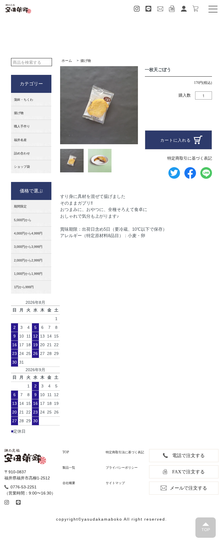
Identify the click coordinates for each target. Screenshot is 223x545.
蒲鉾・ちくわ (23, 99)
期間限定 (20, 206)
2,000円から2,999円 (28, 260)
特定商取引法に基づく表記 (125, 452)
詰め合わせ (22, 153)
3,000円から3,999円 (28, 246)
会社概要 (68, 483)
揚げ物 (19, 113)
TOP (65, 452)
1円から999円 (24, 287)
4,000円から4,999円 (28, 233)
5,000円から (22, 220)
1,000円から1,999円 (28, 273)
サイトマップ (115, 483)
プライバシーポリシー (122, 467)
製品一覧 (68, 467)
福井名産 (20, 140)
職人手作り (22, 126)
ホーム (67, 61)
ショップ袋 (22, 166)
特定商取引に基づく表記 (189, 158)
